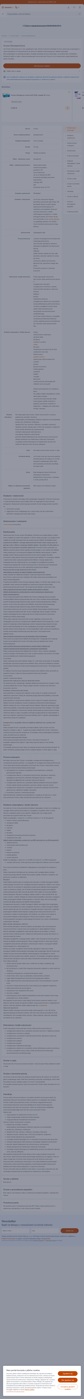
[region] (42, 1381)
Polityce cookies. (30, 1390)
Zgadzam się (68, 1373)
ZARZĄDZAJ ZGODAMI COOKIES (68, 1387)
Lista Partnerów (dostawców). (15, 1392)
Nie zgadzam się (67, 1380)
